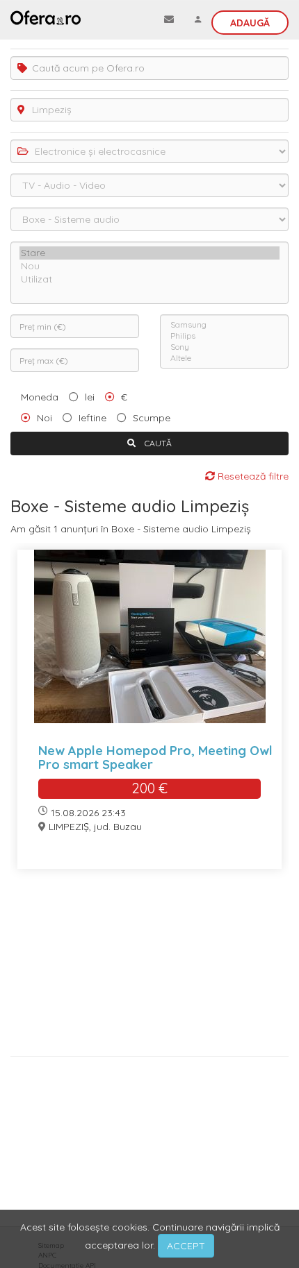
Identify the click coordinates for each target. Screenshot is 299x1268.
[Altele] (224, 358)
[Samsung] (224, 324)
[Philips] (224, 335)
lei (90, 397)
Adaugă (250, 23)
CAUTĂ (157, 443)
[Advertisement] (149, 967)
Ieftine (92, 418)
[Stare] (149, 253)
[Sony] (224, 347)
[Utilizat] (149, 279)
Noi (44, 418)
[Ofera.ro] (45, 17)
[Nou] (149, 266)
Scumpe (151, 418)
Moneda (39, 397)
